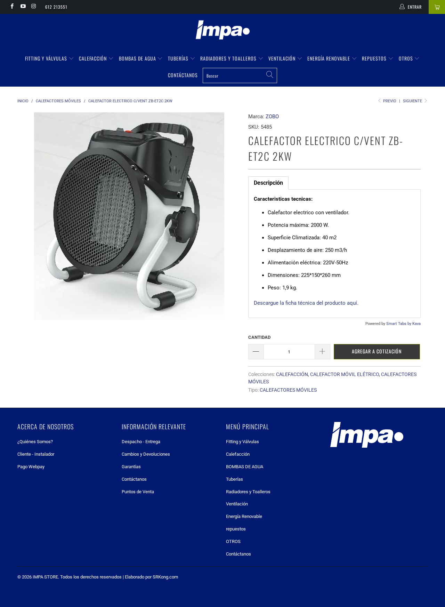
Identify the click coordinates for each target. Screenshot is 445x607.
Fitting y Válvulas (46, 58)
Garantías (131, 466)
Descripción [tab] (268, 182)
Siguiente (413, 101)
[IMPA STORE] (222, 30)
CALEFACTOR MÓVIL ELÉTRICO (344, 374)
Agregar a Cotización (377, 351)
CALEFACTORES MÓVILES (288, 390)
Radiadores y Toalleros (229, 58)
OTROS (406, 58)
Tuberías (179, 58)
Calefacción (93, 58)
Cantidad (259, 337)
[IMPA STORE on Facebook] (12, 7)
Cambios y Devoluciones (146, 454)
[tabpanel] (334, 253)
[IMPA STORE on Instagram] (34, 7)
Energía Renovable (329, 58)
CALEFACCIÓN (292, 374)
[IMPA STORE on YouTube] (22, 7)
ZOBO (272, 116)
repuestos (375, 58)
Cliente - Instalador (35, 454)
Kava (416, 323)
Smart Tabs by (399, 323)
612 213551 (56, 7)
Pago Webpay (30, 466)
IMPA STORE (45, 577)
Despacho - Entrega (141, 441)
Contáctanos (183, 75)
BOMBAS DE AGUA (138, 58)
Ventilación (282, 58)
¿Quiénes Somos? (35, 441)
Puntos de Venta (138, 491)
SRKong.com (165, 577)
